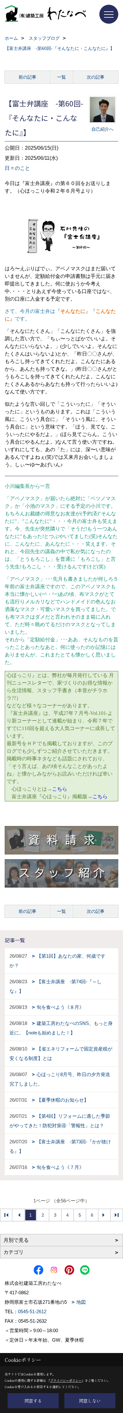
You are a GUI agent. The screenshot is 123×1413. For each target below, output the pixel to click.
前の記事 (27, 77)
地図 (81, 1302)
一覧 (61, 77)
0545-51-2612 (32, 1311)
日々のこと (17, 168)
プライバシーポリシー (66, 1380)
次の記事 (95, 77)
